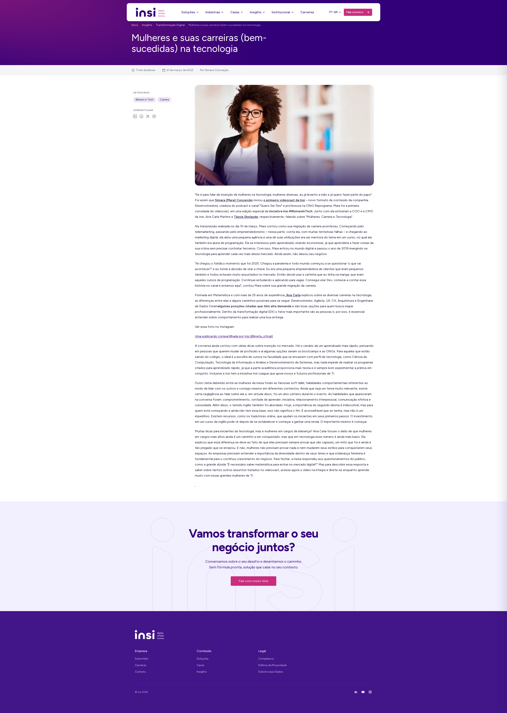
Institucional (281, 12)
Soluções (188, 12)
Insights (255, 12)
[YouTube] (363, 692)
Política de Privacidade (272, 665)
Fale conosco (354, 12)
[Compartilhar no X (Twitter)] (148, 116)
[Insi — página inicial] (150, 12)
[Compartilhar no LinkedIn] (135, 116)
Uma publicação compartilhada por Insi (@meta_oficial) (234, 336)
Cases (234, 12)
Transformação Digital (170, 25)
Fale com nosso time (253, 581)
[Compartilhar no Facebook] (141, 116)
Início (135, 25)
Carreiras (307, 12)
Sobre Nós (141, 658)
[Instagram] (370, 692)
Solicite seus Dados (270, 671)
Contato (140, 671)
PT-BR (333, 12)
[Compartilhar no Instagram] (154, 116)
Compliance (266, 658)
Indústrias (212, 12)
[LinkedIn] (356, 692)
